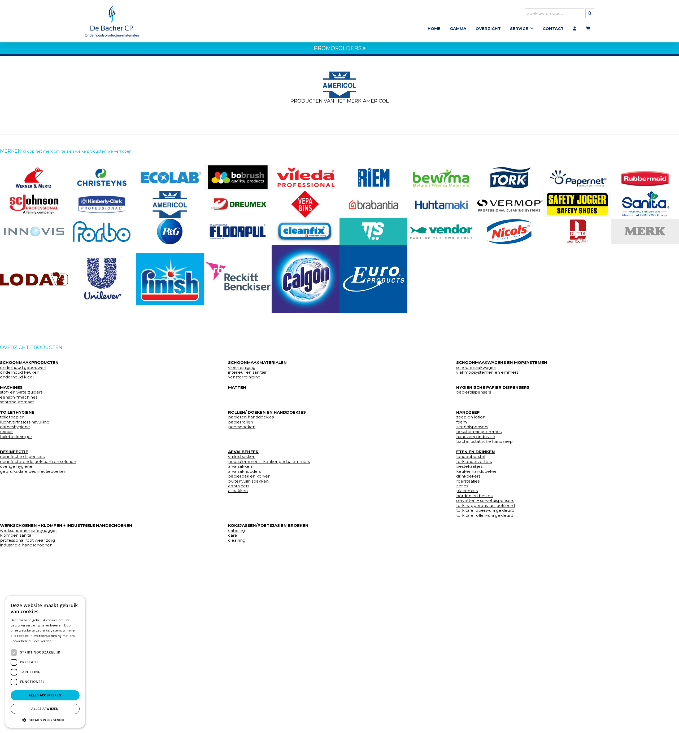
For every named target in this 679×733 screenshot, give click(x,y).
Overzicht (488, 28)
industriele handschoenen (26, 545)
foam (461, 422)
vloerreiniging (241, 367)
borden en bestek (474, 495)
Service (519, 28)
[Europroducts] (373, 279)
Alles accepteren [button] (45, 695)
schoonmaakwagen (476, 367)
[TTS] (373, 231)
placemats (467, 490)
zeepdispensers (472, 427)
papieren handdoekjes (251, 417)
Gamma (458, 28)
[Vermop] (509, 204)
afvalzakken (240, 466)
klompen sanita (15, 535)
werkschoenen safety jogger (28, 530)
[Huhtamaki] (441, 204)
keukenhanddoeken (477, 471)
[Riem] (373, 177)
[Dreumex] (238, 204)
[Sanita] (645, 204)
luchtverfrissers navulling (24, 422)
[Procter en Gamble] (170, 231)
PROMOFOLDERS (338, 48)
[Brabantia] (373, 204)
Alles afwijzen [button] (45, 708)
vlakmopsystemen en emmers (487, 372)
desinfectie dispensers (22, 456)
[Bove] (645, 231)
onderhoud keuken (19, 372)
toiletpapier (12, 417)
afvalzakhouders (244, 471)
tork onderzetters (474, 461)
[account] (574, 29)
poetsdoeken (241, 427)
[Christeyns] (102, 177)
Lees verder (41, 641)
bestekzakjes (469, 466)
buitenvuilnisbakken (248, 481)
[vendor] (441, 231)
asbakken (238, 490)
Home (434, 28)
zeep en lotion (470, 417)
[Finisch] (170, 279)
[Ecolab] (170, 177)
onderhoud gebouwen (23, 367)
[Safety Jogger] (577, 204)
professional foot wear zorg (27, 540)
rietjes (462, 486)
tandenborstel (470, 456)
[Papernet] (577, 177)
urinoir (6, 431)
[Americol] (170, 204)
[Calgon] (306, 279)
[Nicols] (509, 231)
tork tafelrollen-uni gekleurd (484, 515)
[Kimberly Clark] (102, 204)
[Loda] (34, 279)
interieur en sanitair (247, 372)
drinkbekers (468, 476)
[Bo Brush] (238, 177)
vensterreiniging (244, 377)
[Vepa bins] (306, 204)
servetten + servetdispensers (485, 500)
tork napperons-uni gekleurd (485, 505)
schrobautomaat (17, 402)
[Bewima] (441, 177)
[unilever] (102, 279)
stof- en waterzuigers (21, 392)
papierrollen (240, 422)
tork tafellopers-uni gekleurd (485, 510)
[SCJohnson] (34, 204)
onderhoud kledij (17, 377)
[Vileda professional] (306, 177)
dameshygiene (15, 427)
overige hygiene (16, 466)
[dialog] (45, 662)
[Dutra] (577, 231)
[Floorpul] (238, 231)
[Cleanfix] (306, 231)
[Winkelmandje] (588, 29)
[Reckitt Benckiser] (238, 279)
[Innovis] (34, 231)
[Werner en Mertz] (34, 177)
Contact (553, 28)
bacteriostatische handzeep (484, 441)
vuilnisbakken (241, 456)
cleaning (236, 540)
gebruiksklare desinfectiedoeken (33, 471)
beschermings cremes (479, 431)
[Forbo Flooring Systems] (102, 231)
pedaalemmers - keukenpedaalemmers (269, 461)
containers (238, 486)
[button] (45, 719)
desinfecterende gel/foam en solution (38, 461)
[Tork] (509, 177)
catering (236, 530)
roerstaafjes (468, 481)
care (232, 535)
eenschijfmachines (18, 397)
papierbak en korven (249, 476)
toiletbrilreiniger (16, 436)
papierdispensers (473, 392)
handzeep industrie (475, 436)
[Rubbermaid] (645, 177)
